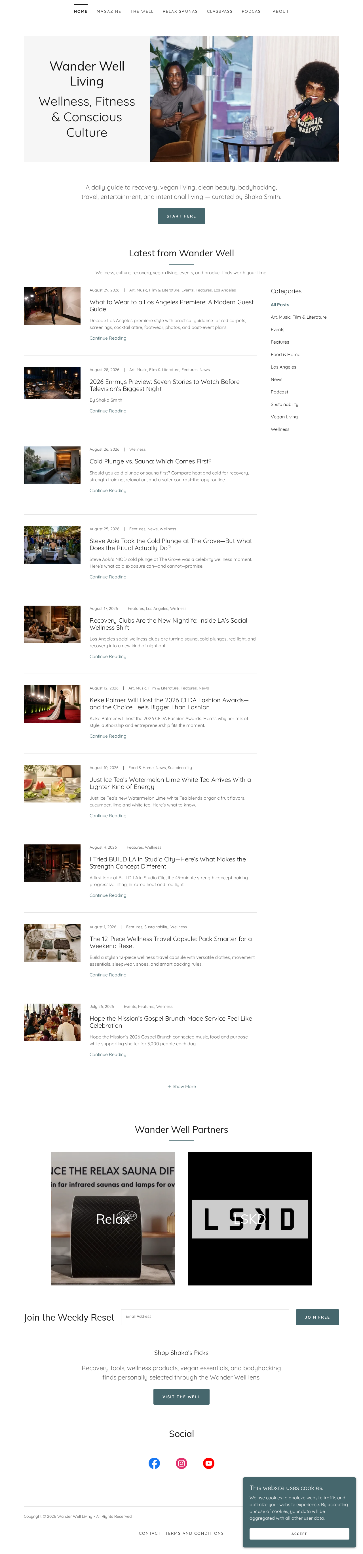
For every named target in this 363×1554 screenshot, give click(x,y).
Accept (299, 1534)
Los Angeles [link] (283, 367)
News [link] (276, 379)
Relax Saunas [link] (180, 11)
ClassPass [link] (220, 11)
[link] (87, 84)
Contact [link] (150, 1533)
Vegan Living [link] (284, 417)
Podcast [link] (253, 11)
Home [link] (81, 11)
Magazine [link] (109, 11)
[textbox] (205, 1317)
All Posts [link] (280, 304)
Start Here (181, 216)
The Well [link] (142, 11)
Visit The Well (181, 1396)
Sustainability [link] (284, 404)
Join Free (317, 1317)
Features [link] (280, 342)
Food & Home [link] (285, 354)
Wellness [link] (280, 429)
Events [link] (277, 329)
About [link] (281, 11)
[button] (181, 1086)
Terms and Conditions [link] (194, 1533)
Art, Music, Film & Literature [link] (299, 317)
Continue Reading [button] (108, 338)
